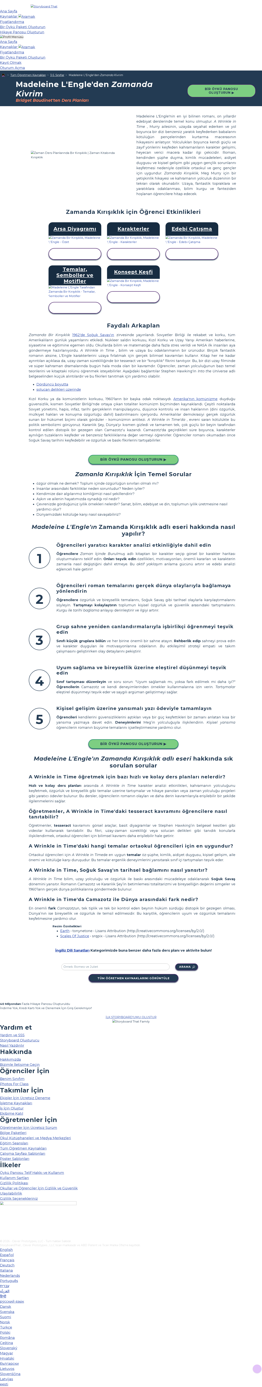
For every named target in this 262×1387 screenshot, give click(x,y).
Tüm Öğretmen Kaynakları (28, 75)
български (9, 1364)
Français (7, 1260)
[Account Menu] (11, 37)
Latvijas (6, 1379)
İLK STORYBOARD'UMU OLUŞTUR (131, 1017)
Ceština (6, 1343)
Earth (65, 931)
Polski (5, 1332)
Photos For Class (14, 1084)
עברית (4, 1286)
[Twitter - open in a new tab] (2, 1230)
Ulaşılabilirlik (11, 1193)
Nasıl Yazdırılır (12, 1045)
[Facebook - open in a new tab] (2, 1217)
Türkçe (6, 1327)
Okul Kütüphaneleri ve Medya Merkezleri (35, 1138)
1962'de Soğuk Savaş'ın (93, 335)
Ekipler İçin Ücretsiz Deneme (25, 1098)
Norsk (5, 1322)
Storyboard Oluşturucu (19, 1040)
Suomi (5, 1317)
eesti (4, 1384)
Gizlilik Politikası (14, 1183)
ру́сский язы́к (12, 1301)
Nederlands (10, 1276)
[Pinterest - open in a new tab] (2, 1236)
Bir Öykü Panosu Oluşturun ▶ (221, 90)
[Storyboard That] (44, 6)
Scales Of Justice (74, 936)
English (6, 1250)
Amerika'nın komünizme (195, 399)
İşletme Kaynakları (16, 1103)
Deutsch (7, 1265)
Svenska (7, 1312)
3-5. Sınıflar (57, 75)
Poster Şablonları (14, 1159)
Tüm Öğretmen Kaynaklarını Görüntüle (133, 978)
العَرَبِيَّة (4, 1291)
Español (7, 1255)
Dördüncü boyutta (52, 384)
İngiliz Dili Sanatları (72, 950)
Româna (7, 1338)
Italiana (6, 1270)
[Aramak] (26, 16)
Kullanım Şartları (14, 1178)
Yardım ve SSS (12, 1035)
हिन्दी (3, 1296)
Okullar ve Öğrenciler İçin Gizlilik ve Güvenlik (39, 1188)
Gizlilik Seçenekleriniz (19, 1199)
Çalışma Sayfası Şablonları (22, 1153)
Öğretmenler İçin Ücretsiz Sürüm (28, 1128)
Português (9, 1281)
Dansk (5, 1307)
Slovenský (8, 1348)
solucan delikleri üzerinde (58, 389)
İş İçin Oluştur (12, 1108)
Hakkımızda (10, 1059)
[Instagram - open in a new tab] (2, 1224)
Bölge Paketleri (13, 1133)
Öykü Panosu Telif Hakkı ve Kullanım (32, 1173)
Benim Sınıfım (12, 1079)
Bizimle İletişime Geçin (20, 1065)
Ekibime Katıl (11, 1113)
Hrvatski (7, 1358)
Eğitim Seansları (14, 1143)
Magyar (6, 1353)
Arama (185, 966)
